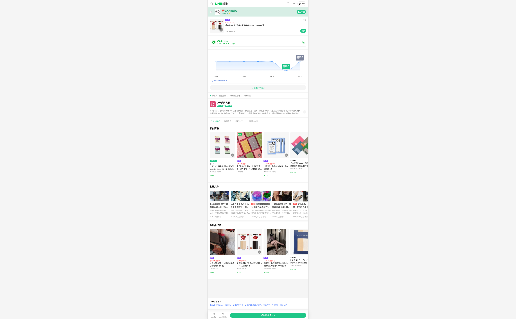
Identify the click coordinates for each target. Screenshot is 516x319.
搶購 (303, 31)
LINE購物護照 (238, 305)
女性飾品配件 (235, 96)
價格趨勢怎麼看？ (220, 81)
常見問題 (275, 305)
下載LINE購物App (216, 305)
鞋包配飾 (222, 96)
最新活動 (228, 305)
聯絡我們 (283, 305)
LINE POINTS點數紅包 (253, 305)
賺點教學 (267, 305)
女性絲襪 (247, 96)
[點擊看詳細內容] (222, 145)
